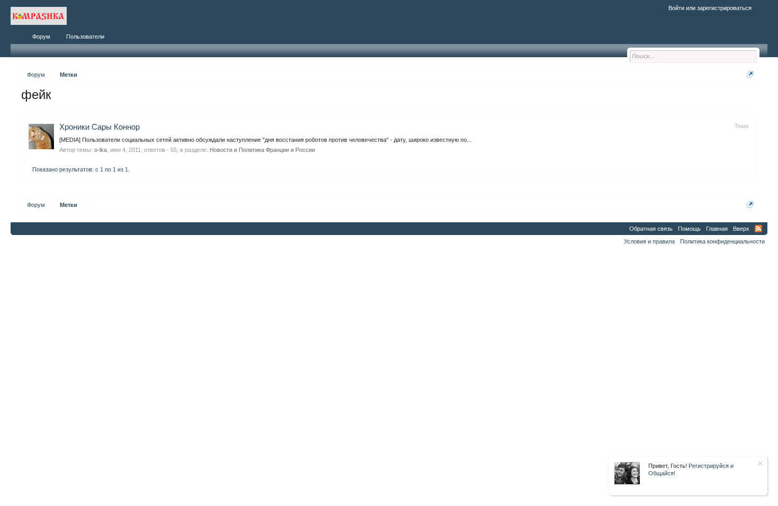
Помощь (689, 228)
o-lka (100, 150)
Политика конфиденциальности (722, 241)
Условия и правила (649, 241)
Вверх (741, 228)
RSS (758, 228)
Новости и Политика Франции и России (262, 150)
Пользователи (85, 36)
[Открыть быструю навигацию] (750, 74)
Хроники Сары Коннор (99, 127)
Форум (41, 36)
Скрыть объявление (760, 463)
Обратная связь (651, 228)
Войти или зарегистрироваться (710, 8)
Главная (717, 228)
